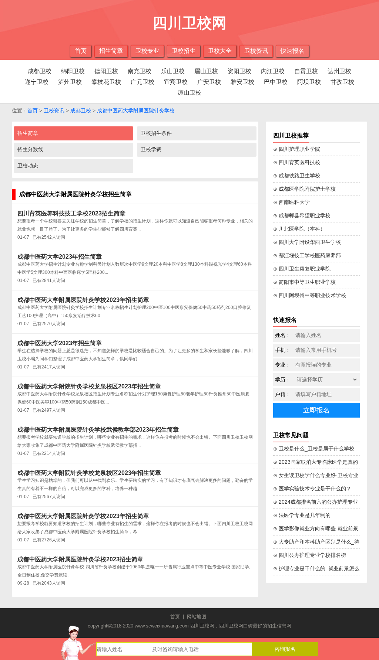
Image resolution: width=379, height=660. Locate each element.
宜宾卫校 (176, 82)
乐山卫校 (173, 71)
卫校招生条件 (156, 133)
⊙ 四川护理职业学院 (296, 149)
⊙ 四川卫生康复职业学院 (302, 269)
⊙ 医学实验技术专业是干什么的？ (312, 488)
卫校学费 (151, 149)
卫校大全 (220, 51)
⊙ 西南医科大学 (291, 202)
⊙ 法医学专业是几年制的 (302, 515)
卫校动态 (27, 166)
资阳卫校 (239, 71)
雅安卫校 (242, 82)
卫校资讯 (256, 51)
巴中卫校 (276, 82)
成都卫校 (39, 71)
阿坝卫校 (309, 82)
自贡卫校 (306, 71)
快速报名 (292, 51)
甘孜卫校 (342, 82)
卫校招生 (183, 51)
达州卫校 (339, 71)
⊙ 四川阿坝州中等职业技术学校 (309, 295)
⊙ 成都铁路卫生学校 (296, 175)
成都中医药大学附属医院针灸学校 (136, 110)
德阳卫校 (106, 71)
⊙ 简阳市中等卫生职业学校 (304, 282)
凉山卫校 (189, 92)
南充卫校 (139, 71)
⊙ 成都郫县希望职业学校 (302, 215)
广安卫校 (209, 82)
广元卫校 (142, 82)
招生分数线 (30, 149)
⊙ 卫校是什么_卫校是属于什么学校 (313, 449)
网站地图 (196, 616)
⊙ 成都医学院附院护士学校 (304, 189)
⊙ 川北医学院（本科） (299, 229)
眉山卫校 (206, 71)
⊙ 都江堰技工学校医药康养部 (307, 255)
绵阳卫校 (73, 71)
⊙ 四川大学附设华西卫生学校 (307, 242)
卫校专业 (147, 51)
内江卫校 (273, 71)
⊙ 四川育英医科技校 (296, 162)
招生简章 (111, 51)
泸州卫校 (70, 82)
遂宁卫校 (36, 82)
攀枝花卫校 (106, 82)
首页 (81, 51)
